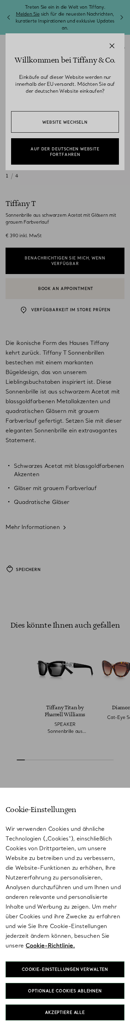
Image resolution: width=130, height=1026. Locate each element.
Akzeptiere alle (65, 1012)
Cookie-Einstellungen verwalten (65, 969)
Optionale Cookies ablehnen (65, 990)
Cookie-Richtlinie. (50, 945)
